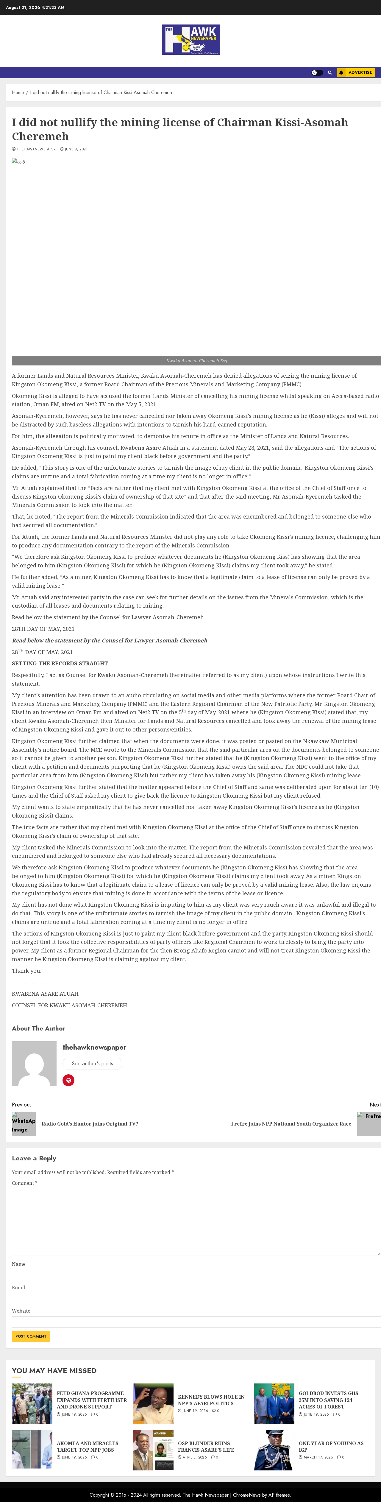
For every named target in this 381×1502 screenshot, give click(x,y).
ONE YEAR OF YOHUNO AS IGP (331, 1446)
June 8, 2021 (76, 149)
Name (19, 1264)
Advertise (360, 72)
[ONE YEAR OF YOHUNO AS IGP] (274, 1450)
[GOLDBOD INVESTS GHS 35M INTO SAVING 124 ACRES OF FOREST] (274, 1403)
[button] (330, 72)
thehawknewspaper (36, 149)
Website (21, 1311)
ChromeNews (247, 1495)
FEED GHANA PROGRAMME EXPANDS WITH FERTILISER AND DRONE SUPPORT (92, 1400)
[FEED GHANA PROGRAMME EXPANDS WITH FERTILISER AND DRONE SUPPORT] (32, 1403)
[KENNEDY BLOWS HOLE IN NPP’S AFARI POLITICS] (153, 1403)
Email (18, 1287)
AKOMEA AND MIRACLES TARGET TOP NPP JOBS (87, 1446)
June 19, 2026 (74, 1414)
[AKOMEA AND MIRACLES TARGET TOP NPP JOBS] (32, 1450)
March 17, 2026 (318, 1457)
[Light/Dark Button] (317, 73)
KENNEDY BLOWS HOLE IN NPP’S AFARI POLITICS (211, 1400)
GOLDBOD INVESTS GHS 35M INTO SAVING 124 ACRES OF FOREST (328, 1400)
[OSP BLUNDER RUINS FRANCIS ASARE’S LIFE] (153, 1450)
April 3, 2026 (195, 1457)
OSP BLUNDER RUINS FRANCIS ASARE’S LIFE (206, 1446)
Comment (25, 1183)
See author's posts (92, 1063)
